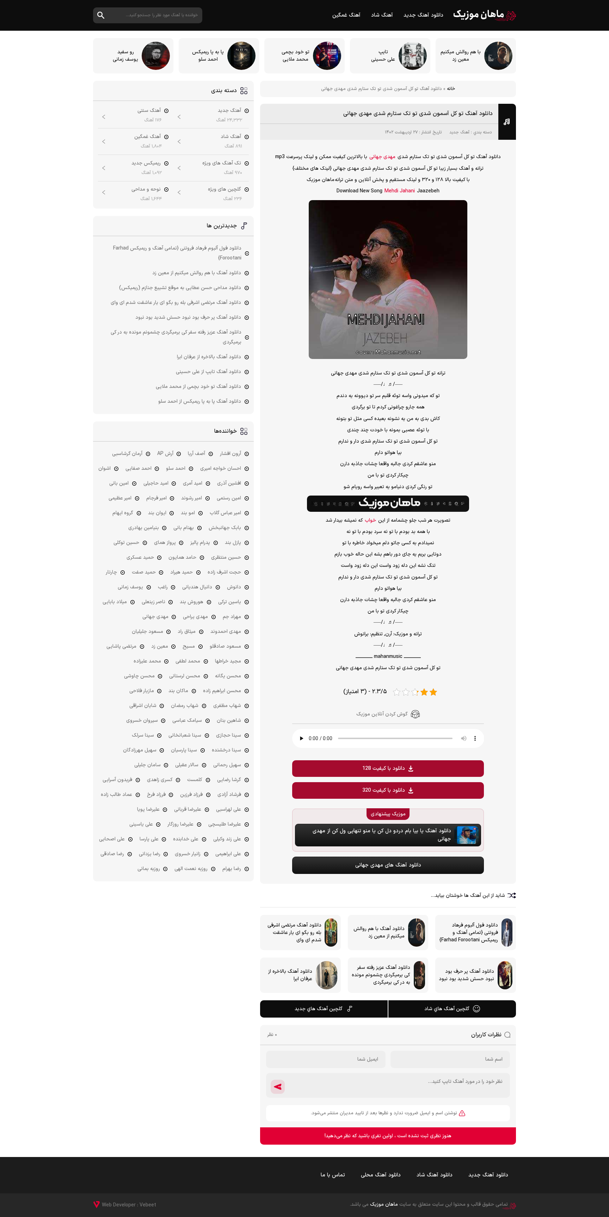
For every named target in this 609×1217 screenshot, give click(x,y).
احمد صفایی (138, 468)
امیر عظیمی (120, 498)
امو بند (188, 513)
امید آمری (192, 483)
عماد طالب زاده (116, 794)
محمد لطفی (188, 661)
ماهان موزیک (485, 15)
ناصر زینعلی (153, 602)
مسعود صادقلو (225, 646)
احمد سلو (175, 468)
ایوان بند (157, 513)
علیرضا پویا (148, 809)
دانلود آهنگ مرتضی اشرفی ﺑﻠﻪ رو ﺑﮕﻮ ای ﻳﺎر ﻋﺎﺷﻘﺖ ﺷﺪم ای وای (176, 302)
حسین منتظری (226, 557)
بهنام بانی (183, 528)
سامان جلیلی (147, 765)
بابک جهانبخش (225, 528)
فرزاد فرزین (191, 794)
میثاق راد (187, 631)
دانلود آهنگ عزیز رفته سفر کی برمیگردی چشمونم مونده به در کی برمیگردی (176, 337)
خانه (451, 88)
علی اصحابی (112, 839)
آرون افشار (230, 453)
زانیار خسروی (188, 854)
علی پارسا (149, 839)
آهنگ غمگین (346, 15)
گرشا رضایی (229, 780)
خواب (370, 520)
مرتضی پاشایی (121, 646)
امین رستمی (229, 498)
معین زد (159, 646)
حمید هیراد (181, 572)
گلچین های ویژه (224, 189)
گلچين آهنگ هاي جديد (319, 1009)
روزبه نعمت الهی (191, 869)
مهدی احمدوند (225, 631)
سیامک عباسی (187, 720)
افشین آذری (229, 483)
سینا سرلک (143, 735)
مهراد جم (232, 617)
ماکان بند (178, 691)
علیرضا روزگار (180, 824)
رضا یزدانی (149, 854)
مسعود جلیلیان (147, 631)
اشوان (104, 468)
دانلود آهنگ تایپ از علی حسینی (208, 372)
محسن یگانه (228, 676)
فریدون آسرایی (117, 780)
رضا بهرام (231, 869)
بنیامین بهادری (143, 528)
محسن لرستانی (184, 676)
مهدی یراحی (195, 617)
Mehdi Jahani (400, 191)
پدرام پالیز (200, 542)
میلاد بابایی (115, 602)
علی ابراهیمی (228, 854)
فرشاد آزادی (229, 794)
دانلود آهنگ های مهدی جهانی (388, 865)
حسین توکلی (126, 542)
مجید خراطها (228, 661)
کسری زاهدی (160, 780)
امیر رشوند (191, 498)
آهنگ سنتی (149, 110)
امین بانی (119, 483)
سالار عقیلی (186, 765)
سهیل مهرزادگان (139, 750)
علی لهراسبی (228, 809)
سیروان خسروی (142, 720)
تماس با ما (333, 1175)
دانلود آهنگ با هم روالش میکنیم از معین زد (196, 273)
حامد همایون (182, 557)
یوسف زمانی (130, 587)
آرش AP (165, 453)
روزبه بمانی (148, 869)
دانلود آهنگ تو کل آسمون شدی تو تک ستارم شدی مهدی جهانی (418, 113)
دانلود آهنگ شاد (435, 1175)
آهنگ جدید (459, 132)
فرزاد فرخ (156, 794)
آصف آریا (196, 453)
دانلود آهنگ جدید (423, 15)
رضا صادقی (112, 854)
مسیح (189, 646)
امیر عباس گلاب (225, 513)
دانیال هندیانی (197, 587)
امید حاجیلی (155, 483)
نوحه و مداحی (146, 189)
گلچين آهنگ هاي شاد (446, 1009)
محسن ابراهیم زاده (222, 691)
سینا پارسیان (184, 750)
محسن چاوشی (139, 676)
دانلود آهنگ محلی (381, 1175)
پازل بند (233, 542)
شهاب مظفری (227, 705)
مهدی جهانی (382, 157)
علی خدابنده (185, 839)
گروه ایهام (122, 513)
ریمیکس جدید (146, 163)
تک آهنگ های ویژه (221, 163)
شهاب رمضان (184, 705)
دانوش (234, 587)
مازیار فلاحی (141, 691)
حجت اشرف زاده (224, 572)
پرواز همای (165, 542)
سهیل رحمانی (227, 765)
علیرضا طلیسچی (224, 824)
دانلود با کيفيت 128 (383, 769)
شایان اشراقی (142, 705)
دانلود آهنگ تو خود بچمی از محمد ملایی (198, 386)
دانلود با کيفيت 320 (383, 790)
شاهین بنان (229, 720)
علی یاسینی (141, 824)
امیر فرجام (156, 498)
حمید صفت (144, 572)
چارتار (111, 572)
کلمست (194, 780)
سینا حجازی (228, 735)
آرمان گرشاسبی (127, 453)
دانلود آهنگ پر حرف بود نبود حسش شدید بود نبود (188, 317)
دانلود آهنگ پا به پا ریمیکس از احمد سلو (199, 401)
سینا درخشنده (226, 750)
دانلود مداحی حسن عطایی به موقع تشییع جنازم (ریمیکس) (180, 288)
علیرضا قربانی (187, 809)
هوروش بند (191, 602)
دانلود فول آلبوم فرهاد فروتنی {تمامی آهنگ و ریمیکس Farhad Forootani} (177, 253)
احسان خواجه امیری (220, 468)
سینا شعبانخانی (184, 735)
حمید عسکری (140, 557)
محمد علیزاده (147, 661)
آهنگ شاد (382, 15)
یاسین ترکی (229, 602)
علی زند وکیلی (227, 839)
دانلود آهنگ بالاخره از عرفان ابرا (209, 357)
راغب (163, 587)
